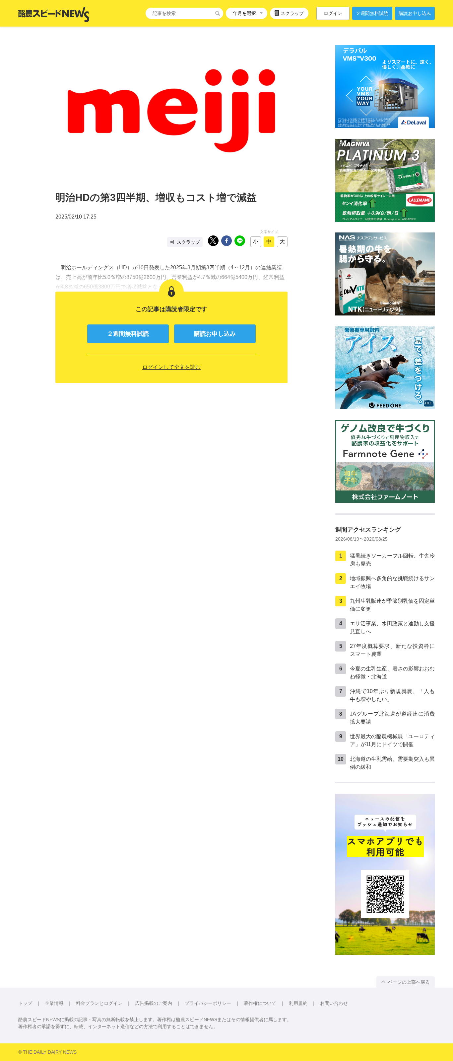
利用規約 (298, 1003)
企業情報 (54, 1003)
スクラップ (292, 13)
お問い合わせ (334, 1003)
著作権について (260, 1003)
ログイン (333, 13)
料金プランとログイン (99, 1003)
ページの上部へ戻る (409, 982)
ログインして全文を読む (171, 367)
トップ (25, 1003)
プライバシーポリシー (208, 1003)
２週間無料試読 (372, 13)
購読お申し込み (415, 13)
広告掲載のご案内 (153, 1003)
